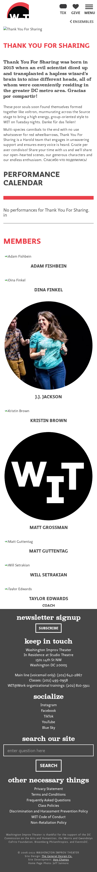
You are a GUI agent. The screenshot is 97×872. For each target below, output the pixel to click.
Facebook (48, 710)
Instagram (48, 705)
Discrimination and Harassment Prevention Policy (48, 811)
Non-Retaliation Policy (48, 822)
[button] (89, 8)
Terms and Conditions (48, 794)
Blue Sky (48, 727)
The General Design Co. (57, 856)
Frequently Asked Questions (49, 800)
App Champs (61, 859)
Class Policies (48, 805)
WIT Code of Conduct (48, 816)
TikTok (48, 716)
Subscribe (48, 628)
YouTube (48, 722)
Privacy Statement (48, 788)
